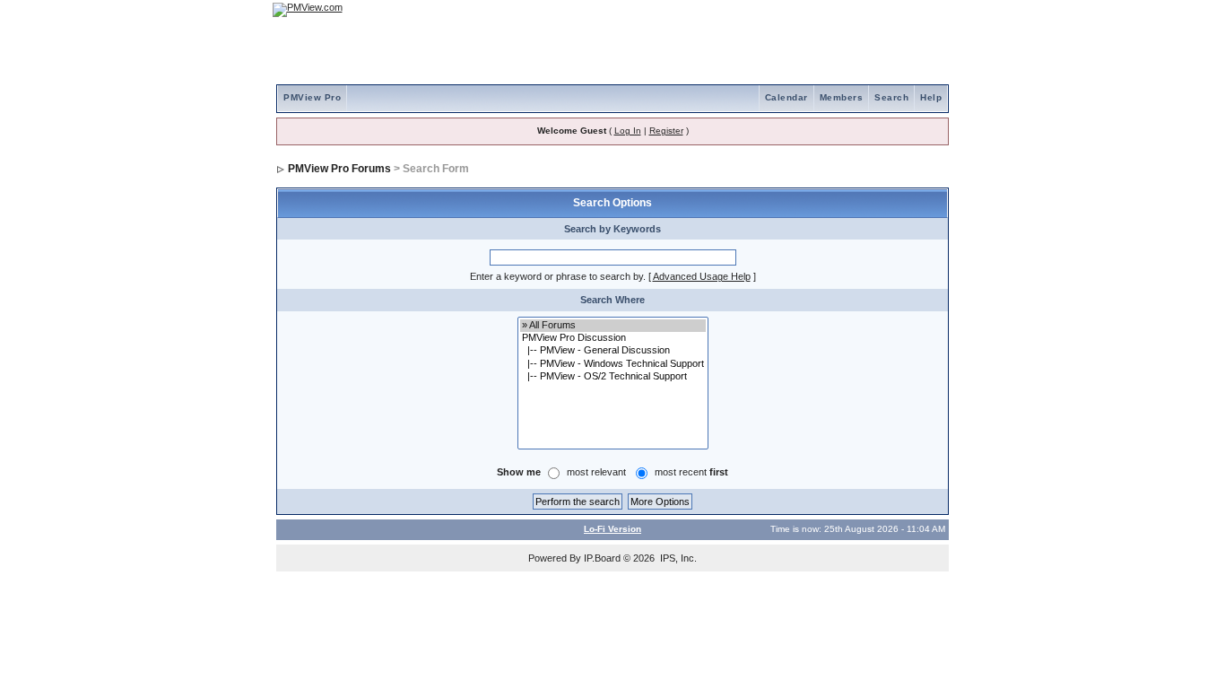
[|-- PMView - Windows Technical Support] (613, 364)
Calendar (786, 97)
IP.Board (602, 558)
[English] (877, 9)
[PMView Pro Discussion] (613, 338)
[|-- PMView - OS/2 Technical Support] (613, 377)
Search (891, 97)
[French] (926, 9)
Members (842, 97)
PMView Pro (312, 97)
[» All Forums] (613, 325)
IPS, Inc (677, 558)
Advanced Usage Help (702, 276)
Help (931, 97)
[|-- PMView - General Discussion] (613, 350)
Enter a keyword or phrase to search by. (558, 276)
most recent (691, 472)
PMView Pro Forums (339, 168)
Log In (627, 130)
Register (666, 130)
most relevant (596, 472)
